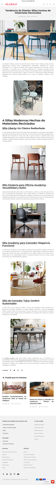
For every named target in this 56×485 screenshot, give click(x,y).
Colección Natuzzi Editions (9, 452)
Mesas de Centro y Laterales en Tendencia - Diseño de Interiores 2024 (42, 401)
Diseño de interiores (7, 459)
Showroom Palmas (8, 443)
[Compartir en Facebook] (10, 370)
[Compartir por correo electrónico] (21, 370)
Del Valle (5, 441)
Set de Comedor (38, 433)
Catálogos (5, 462)
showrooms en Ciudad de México (28, 360)
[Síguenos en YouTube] (18, 474)
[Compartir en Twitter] (14, 370)
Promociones (5, 457)
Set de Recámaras (39, 436)
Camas (36, 439)
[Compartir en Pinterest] (18, 370)
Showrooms (5, 465)
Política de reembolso (29, 467)
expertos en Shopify (23, 479)
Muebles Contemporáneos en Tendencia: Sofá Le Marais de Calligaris (14, 398)
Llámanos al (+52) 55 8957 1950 (28, 1)
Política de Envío (28, 465)
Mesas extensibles (39, 424)
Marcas (4, 454)
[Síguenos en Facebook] (3, 474)
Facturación (27, 462)
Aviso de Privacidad (29, 454)
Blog (3, 467)
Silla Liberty (9, 128)
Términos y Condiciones (30, 459)
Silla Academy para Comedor (19, 243)
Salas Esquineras (38, 427)
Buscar (25, 452)
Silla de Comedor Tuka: (16, 300)
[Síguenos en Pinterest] (14, 474)
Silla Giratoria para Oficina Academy (24, 185)
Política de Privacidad (29, 457)
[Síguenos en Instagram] (11, 474)
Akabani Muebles (10, 358)
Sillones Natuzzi (38, 430)
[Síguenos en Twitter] (7, 474)
